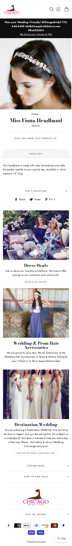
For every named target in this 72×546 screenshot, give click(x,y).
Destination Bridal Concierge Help (36, 453)
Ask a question (35, 191)
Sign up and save (36, 476)
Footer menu (36, 465)
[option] (36, 28)
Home (35, 114)
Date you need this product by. (36, 138)
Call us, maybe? (36, 514)
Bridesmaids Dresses (36, 282)
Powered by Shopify (36, 541)
